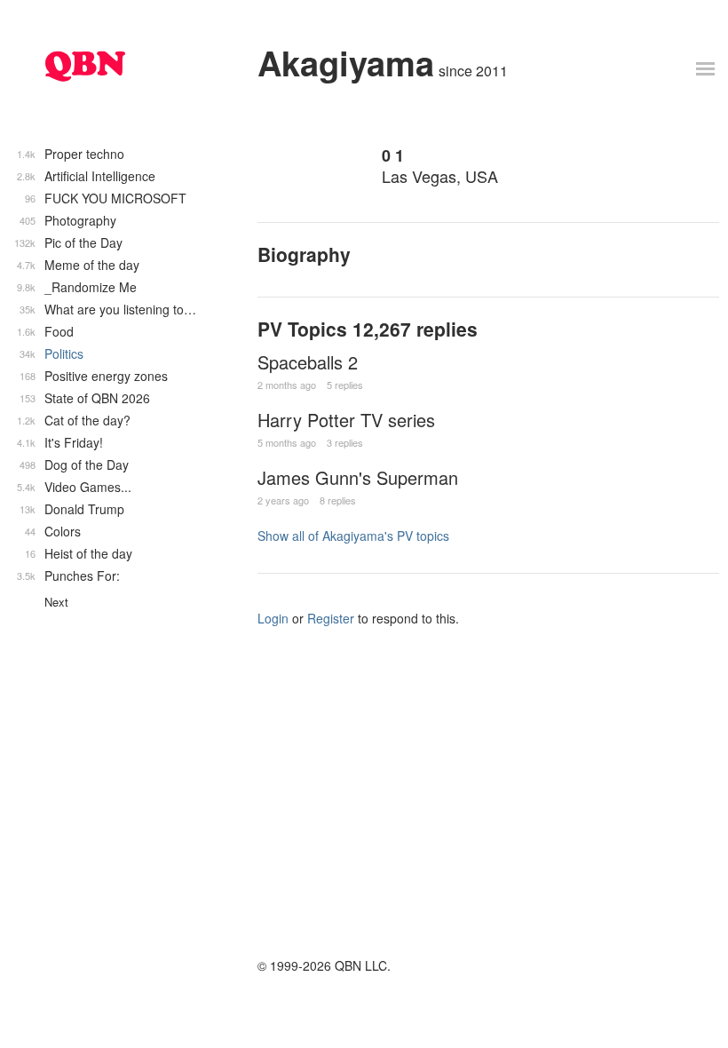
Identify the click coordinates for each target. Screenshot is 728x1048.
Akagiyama (345, 62)
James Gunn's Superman (357, 477)
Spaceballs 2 (307, 362)
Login (273, 618)
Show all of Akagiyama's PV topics (353, 535)
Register (330, 618)
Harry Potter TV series (346, 420)
